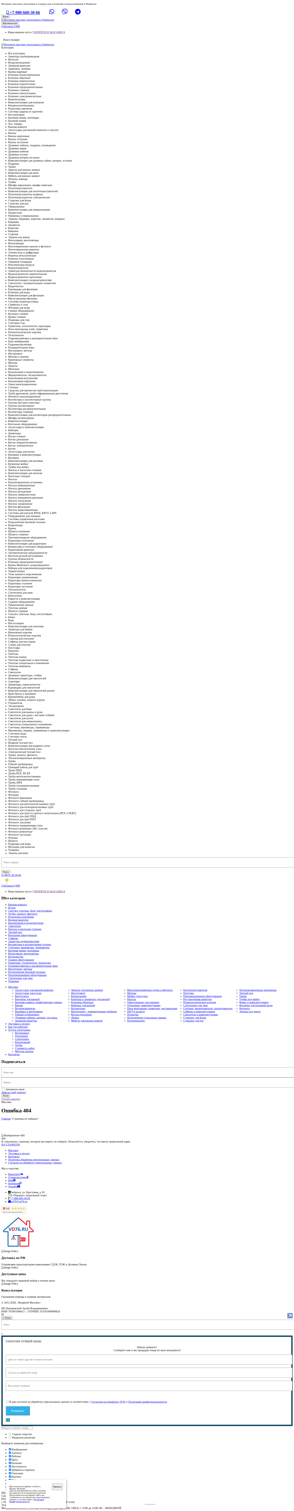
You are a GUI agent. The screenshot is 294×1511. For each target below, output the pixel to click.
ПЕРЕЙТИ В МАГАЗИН (48, 32)
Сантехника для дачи (195, 1005)
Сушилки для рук (193, 1020)
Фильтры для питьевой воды (256, 1005)
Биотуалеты (22, 996)
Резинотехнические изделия (199, 1002)
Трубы (18, 1045)
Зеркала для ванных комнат (87, 990)
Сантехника (22, 1039)
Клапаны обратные (82, 1002)
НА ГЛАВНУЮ (10, 1144)
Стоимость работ (25, 1048)
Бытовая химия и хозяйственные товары (38, 1002)
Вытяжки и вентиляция (28, 1011)
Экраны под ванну (250, 1011)
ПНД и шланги (136, 1011)
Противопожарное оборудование (202, 996)
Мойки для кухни (137, 996)
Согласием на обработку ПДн (108, 1401)
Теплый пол (246, 993)
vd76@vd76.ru (19, 1201)
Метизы (131, 993)
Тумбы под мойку (249, 999)
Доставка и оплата (19, 1153)
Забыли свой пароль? (13, 1092)
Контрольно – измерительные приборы (94, 1011)
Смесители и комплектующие (200, 1014)
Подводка (132, 1014)
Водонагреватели (25, 1008)
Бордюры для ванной (27, 999)
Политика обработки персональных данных (33, 1159)
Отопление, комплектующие (143, 1005)
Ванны (19, 1005)
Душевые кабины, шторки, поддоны (36, 1017)
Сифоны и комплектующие (199, 1011)
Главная (6, 1118)
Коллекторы (78, 1008)
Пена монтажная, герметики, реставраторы (152, 1008)
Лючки (75, 1017)
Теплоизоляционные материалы (257, 990)
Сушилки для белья (194, 1017)
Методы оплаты (24, 1051)
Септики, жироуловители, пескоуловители (208, 1008)
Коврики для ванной (83, 1005)
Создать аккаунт (10, 1099)
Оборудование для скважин (143, 1002)
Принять (57, 1486)
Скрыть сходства (22, 1434)
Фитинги (244, 1008)
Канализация (78, 996)
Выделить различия (23, 1437)
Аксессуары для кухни (28, 993)
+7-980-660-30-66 (24, 12)
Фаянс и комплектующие (253, 1002)
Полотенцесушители (195, 990)
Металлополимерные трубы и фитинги (150, 990)
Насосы (131, 999)
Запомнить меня (14, 1089)
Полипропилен (136, 1020)
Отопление (21, 1036)
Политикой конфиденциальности (147, 1401)
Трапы (243, 996)
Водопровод (22, 1033)
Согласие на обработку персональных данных (35, 1162)
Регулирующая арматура (197, 999)
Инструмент (78, 993)
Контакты (14, 1156)
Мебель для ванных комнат (87, 1020)
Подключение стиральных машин (146, 1017)
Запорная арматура (26, 1020)
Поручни (188, 993)
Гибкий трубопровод (27, 1014)
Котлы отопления (81, 1014)
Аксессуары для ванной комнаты (34, 990)
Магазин (13, 1150)
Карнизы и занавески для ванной (90, 999)
